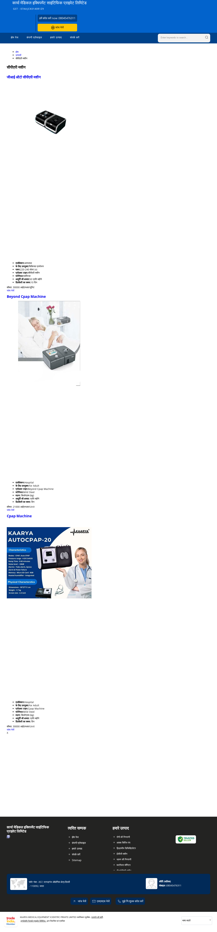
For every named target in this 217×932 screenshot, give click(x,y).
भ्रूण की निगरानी (124, 859)
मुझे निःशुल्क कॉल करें (132, 901)
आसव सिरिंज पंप (123, 842)
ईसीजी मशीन (122, 853)
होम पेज (14, 37)
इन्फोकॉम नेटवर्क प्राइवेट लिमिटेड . (33, 920)
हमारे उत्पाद (56, 37)
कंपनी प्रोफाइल (34, 37)
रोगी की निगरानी (123, 837)
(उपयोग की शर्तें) (97, 917)
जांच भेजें (59, 27)
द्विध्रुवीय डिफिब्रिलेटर (126, 848)
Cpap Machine (19, 516)
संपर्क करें (75, 37)
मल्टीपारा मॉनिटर (124, 865)
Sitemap (76, 860)
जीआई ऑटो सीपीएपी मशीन (24, 77)
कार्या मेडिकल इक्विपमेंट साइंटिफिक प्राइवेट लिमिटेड (49, 5)
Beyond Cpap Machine (26, 296)
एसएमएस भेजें (103, 901)
